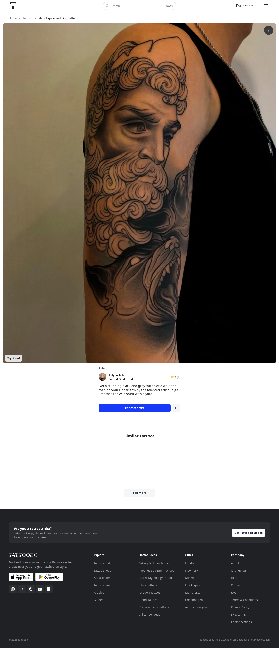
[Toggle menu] (266, 5)
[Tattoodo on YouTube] (40, 589)
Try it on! (13, 358)
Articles (99, 592)
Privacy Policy (240, 607)
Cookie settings (241, 622)
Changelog (238, 570)
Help (234, 578)
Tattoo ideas (102, 585)
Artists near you (196, 607)
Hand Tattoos (148, 600)
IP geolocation (261, 639)
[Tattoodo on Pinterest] (31, 589)
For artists (245, 5)
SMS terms (238, 614)
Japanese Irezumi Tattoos (157, 570)
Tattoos (168, 5)
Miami (189, 578)
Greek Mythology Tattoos (156, 578)
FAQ (234, 592)
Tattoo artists (103, 563)
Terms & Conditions (244, 600)
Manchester (193, 592)
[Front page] (13, 5)
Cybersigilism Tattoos (154, 607)
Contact (236, 585)
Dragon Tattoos (150, 592)
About (235, 563)
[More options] (268, 30)
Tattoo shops (102, 570)
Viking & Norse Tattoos (155, 563)
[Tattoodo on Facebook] (49, 589)
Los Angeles (193, 585)
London (190, 563)
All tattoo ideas (150, 614)
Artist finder (102, 578)
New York (191, 570)
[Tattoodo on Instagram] (13, 589)
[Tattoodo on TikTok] (22, 589)
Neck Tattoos (148, 585)
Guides (98, 600)
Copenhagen (194, 600)
